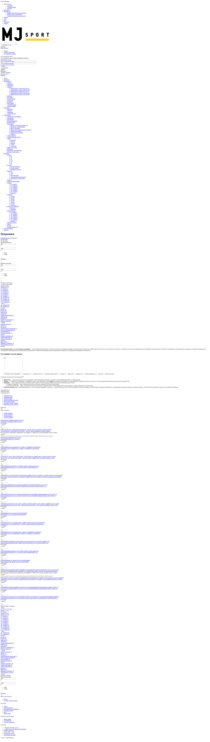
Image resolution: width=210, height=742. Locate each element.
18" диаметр (13, 191)
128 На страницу (8, 417)
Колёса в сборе (11, 211)
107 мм (12, 196)
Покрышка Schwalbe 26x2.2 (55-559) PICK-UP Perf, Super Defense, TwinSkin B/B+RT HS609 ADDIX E (29, 598)
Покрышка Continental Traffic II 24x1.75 (12, 421)
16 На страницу (8, 413)
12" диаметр (13, 187)
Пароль (3, 63)
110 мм (12, 197)
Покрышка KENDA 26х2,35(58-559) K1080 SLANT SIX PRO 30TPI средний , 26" (23, 486)
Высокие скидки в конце (11, 403)
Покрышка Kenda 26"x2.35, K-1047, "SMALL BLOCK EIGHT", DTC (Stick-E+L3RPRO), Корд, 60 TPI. (29, 505)
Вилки (9, 155)
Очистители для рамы (16, 132)
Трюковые (10, 112)
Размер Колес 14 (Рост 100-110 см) (20, 90)
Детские (9, 87)
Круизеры (10, 97)
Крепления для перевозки (14, 150)
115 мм (12, 200)
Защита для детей (12, 147)
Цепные (12, 143)
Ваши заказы (7, 719)
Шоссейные (10, 103)
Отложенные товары (10, 54)
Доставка (9, 5)
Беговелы (6, 79)
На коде (12, 141)
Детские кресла (11, 135)
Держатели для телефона (14, 116)
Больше (13, 134)
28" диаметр (5, 305)
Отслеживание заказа (7, 58)
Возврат (9, 8)
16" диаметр (13, 190)
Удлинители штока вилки (17, 178)
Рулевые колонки (6, 333)
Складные (10, 100)
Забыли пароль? (9, 63)
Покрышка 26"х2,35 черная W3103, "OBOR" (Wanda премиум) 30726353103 (22, 524)
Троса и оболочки (6, 339)
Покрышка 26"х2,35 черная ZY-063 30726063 (13, 514)
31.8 (11, 174)
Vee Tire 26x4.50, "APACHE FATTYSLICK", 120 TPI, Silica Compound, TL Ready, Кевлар (25, 431)
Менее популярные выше (11, 400)
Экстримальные (11, 104)
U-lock (12, 144)
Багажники (10, 118)
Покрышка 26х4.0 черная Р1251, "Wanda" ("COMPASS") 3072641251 (20, 448)
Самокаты (7, 107)
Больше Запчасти (12, 227)
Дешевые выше (8, 397)
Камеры (9, 183)
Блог (5, 19)
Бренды (6, 230)
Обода (9, 224)
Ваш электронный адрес (7, 61)
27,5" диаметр (5, 302)
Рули (2, 334)
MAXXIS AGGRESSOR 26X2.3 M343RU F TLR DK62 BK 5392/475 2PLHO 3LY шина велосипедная (29, 571)
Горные (9, 82)
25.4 (11, 172)
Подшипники (5, 331)
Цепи (3, 340)
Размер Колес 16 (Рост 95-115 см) (19, 91)
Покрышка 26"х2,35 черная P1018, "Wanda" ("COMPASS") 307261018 (20, 533)
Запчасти (6, 153)
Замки (9, 138)
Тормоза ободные (6, 337)
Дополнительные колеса (14, 137)
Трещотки (13, 209)
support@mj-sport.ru (9, 733)
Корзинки (10, 149)
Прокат (6, 23)
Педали (9, 225)
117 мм (12, 203)
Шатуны (4, 342)
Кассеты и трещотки (13, 206)
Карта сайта (7, 713)
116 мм (12, 202)
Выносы (9, 171)
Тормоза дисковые (7, 336)
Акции (6, 17)
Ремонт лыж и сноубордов (14, 14)
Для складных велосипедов (18, 177)
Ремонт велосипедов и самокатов (16, 13)
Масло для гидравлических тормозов (20, 129)
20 (11, 156)
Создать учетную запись (7, 64)
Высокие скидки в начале (11, 404)
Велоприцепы (11, 122)
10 (10, 609)
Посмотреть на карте (10, 735)
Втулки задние (14, 168)
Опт (5, 20)
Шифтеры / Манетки (7, 343)
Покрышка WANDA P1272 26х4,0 (10, 439)
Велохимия (10, 124)
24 (11, 157)
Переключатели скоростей (9, 328)
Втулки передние (15, 166)
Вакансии (6, 22)
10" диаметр (13, 185)
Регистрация (7, 59)
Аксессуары (7, 115)
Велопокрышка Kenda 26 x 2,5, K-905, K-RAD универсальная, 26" (19, 467)
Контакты (6, 10)
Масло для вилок (15, 128)
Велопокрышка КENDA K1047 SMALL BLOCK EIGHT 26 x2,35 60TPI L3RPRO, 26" (25, 543)
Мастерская (7, 11)
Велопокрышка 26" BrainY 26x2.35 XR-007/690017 (15, 562)
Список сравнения (9, 52)
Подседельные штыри (8, 330)
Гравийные (10, 85)
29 (11, 163)
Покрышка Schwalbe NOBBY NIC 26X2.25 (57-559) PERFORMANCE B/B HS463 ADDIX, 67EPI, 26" (29, 588)
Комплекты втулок (15, 169)
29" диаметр (5, 306)
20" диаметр (5, 297)
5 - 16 (6, 610)
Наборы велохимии (15, 131)
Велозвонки (10, 119)
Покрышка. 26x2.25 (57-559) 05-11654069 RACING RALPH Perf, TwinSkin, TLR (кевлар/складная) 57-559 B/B (31, 579)
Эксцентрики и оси (7, 344)
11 (11, 609)
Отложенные (7, 720)
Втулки (9, 165)
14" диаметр (13, 188)
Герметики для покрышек (17, 127)
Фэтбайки (10, 101)
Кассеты (12, 208)
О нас (5, 706)
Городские (10, 84)
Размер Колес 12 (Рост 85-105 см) (19, 88)
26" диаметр (5, 300)
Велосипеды (7, 81)
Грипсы (9, 180)
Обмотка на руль (12, 222)
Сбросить (3, 259)
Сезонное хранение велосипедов (16, 16)
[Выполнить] (29, 58)
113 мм (12, 199)
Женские (9, 96)
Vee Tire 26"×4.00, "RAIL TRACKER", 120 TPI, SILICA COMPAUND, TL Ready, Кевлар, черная (27, 458)
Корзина (3, 75)
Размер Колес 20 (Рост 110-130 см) (20, 94)
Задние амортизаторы (13, 181)
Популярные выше (9, 401)
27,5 (11, 160)
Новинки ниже (8, 395)
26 (11, 159)
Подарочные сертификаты (11, 709)
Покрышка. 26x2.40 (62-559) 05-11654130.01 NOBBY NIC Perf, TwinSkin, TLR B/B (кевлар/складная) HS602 (31, 477)
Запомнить (5, 68)
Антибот (3, 66)
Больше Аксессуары (13, 152)
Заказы (6, 51)
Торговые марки (8, 710)
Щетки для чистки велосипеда (19, 125)
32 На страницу (8, 414)
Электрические (11, 106)
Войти (2, 59)
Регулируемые (14, 175)
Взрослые (10, 109)
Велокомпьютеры (12, 121)
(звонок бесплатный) (15, 729)
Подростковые (11, 99)
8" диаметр (13, 184)
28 (11, 162)
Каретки (9, 194)
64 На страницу (8, 416)
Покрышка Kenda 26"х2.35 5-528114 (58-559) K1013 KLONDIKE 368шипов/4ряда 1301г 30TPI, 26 (28, 495)
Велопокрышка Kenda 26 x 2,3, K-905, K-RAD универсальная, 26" (19, 552)
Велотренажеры (8, 228)
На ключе (13, 140)
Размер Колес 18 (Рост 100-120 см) (20, 93)
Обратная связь (11, 7)
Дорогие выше (8, 398)
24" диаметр (5, 299)
